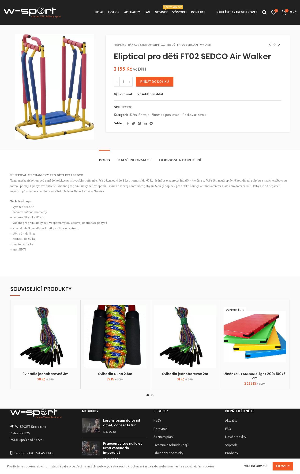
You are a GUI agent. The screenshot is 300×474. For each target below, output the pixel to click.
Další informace (134, 160)
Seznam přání (163, 437)
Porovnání (161, 429)
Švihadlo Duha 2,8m (115, 374)
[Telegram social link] (151, 123)
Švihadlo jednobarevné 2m (185, 374)
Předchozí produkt (269, 44)
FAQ (228, 429)
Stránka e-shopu (137, 44)
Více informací (255, 466)
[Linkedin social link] (145, 123)
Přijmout (283, 466)
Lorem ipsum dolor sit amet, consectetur (121, 423)
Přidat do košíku (154, 81)
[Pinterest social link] (139, 123)
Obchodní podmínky (168, 453)
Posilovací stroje (194, 115)
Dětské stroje (139, 115)
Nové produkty (235, 437)
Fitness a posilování (166, 115)
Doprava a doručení (180, 160)
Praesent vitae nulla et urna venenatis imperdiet (122, 448)
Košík (157, 420)
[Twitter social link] (133, 123)
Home (118, 44)
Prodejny (231, 453)
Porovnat (125, 94)
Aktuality (231, 420)
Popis (104, 160)
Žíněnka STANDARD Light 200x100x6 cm (254, 376)
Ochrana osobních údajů (171, 445)
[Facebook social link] (127, 123)
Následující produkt (279, 44)
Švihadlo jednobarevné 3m (45, 374)
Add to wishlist (152, 94)
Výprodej (231, 445)
